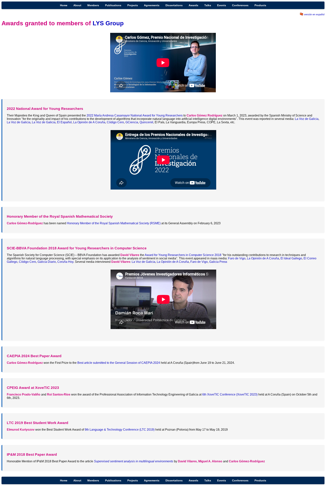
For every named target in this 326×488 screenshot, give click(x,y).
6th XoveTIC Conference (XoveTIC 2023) (230, 394)
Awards (193, 5)
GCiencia (131, 122)
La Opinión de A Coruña (89, 122)
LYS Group (108, 23)
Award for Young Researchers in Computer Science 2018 (183, 255)
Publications (113, 5)
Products (260, 5)
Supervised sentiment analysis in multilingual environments (133, 461)
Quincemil (146, 122)
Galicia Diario (47, 261)
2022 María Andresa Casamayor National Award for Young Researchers (135, 115)
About (77, 5)
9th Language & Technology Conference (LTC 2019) (120, 429)
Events (221, 5)
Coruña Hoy (65, 261)
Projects (132, 5)
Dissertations (174, 5)
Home (63, 5)
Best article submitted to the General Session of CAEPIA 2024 (118, 362)
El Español (64, 122)
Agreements (151, 5)
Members (93, 5)
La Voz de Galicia (306, 118)
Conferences (240, 5)
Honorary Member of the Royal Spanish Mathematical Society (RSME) (114, 223)
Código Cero (115, 122)
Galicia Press (218, 261)
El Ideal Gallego (291, 258)
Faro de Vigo (236, 258)
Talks (207, 5)
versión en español (314, 14)
